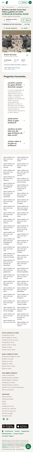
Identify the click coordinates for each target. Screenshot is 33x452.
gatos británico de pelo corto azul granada (9, 214)
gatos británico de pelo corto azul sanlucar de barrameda (9, 262)
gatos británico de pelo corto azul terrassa (22, 242)
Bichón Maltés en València (10, 380)
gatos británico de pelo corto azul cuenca (9, 221)
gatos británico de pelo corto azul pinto (22, 235)
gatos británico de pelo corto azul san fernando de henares (23, 316)
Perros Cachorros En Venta (10, 333)
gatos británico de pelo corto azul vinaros (22, 263)
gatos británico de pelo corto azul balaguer (9, 283)
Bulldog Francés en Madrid (10, 378)
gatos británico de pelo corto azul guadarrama (9, 270)
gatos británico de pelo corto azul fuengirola (22, 296)
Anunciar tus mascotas (9, 408)
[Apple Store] (22, 426)
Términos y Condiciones (8, 444)
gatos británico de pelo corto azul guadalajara (22, 289)
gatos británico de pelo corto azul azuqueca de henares (22, 249)
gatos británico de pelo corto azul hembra (9, 165)
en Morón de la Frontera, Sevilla (15, 14)
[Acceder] (30, 2)
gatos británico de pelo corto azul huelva (9, 201)
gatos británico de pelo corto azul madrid (9, 234)
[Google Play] (8, 426)
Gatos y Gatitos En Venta (10, 354)
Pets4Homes (9, 431)
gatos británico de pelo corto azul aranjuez (22, 309)
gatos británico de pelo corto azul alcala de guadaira (22, 270)
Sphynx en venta (7, 361)
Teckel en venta (7, 347)
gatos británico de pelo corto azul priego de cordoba (22, 283)
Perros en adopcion (8, 390)
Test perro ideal (7, 416)
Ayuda (4, 401)
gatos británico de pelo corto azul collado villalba (22, 302)
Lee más (27, 24)
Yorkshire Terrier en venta (10, 340)
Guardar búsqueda (11, 28)
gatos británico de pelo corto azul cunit (9, 302)
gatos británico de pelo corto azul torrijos (22, 323)
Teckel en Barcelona (8, 375)
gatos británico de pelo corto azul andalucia (9, 172)
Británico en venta (7, 359)
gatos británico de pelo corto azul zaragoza (9, 227)
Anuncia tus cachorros (9, 411)
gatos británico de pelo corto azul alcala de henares (9, 255)
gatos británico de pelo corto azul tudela (22, 159)
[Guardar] (27, 55)
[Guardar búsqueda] (28, 446)
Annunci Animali (18, 433)
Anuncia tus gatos (7, 413)
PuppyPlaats (25, 431)
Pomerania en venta (8, 342)
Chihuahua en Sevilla (8, 382)
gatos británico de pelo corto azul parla (9, 289)
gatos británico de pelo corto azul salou (9, 208)
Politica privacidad (7, 399)
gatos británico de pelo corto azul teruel (22, 214)
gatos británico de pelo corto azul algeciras (22, 257)
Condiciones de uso (8, 406)
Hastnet (17, 431)
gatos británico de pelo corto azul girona (9, 315)
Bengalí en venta (7, 363)
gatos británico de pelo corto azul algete (22, 221)
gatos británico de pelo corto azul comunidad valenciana (9, 194)
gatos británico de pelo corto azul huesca (9, 296)
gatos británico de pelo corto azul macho (9, 159)
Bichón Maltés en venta (9, 337)
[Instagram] (7, 419)
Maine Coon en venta (8, 366)
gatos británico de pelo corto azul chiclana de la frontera (22, 187)
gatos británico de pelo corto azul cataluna (9, 178)
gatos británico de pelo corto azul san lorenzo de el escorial (23, 173)
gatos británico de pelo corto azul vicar (9, 248)
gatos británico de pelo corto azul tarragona (22, 201)
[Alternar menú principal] (3, 2)
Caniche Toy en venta (8, 349)
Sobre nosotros (7, 396)
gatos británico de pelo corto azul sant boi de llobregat (9, 309)
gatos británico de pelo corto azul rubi (9, 321)
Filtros (27, 20)
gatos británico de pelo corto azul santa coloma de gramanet (22, 228)
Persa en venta (6, 368)
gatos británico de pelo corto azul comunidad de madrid (9, 186)
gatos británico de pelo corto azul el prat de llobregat (22, 208)
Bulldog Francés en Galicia (10, 385)
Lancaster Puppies (8, 436)
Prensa (4, 404)
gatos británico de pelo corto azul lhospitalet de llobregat (9, 241)
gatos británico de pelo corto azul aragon (22, 165)
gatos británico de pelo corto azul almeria (9, 276)
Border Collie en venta (9, 345)
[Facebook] (3, 419)
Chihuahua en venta (8, 335)
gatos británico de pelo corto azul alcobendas (22, 195)
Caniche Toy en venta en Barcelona (13, 387)
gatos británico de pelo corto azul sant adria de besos (23, 180)
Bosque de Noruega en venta (11, 356)
